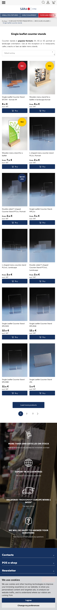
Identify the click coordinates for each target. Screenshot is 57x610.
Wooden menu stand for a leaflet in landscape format (39, 98)
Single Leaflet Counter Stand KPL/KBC (13, 380)
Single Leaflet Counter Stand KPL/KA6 (40, 325)
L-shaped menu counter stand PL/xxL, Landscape (14, 266)
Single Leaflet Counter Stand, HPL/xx (40, 210)
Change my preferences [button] (28, 605)
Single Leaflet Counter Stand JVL (40, 380)
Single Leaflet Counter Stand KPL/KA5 (13, 325)
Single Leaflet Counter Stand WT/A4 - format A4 (13, 98)
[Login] (48, 2)
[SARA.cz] (28, 9)
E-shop (4, 21)
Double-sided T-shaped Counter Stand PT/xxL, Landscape (38, 267)
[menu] (3, 2)
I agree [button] (28, 600)
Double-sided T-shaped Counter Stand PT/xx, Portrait (14, 210)
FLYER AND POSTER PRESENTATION (21, 21)
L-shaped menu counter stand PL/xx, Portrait (41, 154)
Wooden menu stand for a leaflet (12, 154)
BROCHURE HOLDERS (42, 21)
